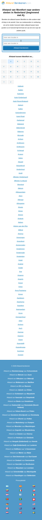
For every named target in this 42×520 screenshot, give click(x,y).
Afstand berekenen (23, 366)
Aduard (20, 162)
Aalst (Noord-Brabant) (20, 101)
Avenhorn (20, 351)
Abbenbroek (20, 128)
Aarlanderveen (20, 113)
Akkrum (20, 188)
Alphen (20, 222)
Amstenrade (20, 253)
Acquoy (20, 154)
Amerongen (21, 237)
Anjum (20, 283)
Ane (20, 271)
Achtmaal (20, 150)
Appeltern (20, 305)
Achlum (20, 139)
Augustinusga (20, 347)
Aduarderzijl (20, 165)
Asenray (20, 332)
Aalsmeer (20, 94)
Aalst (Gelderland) (20, 97)
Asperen (20, 336)
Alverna (20, 234)
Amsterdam (21, 256)
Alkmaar (20, 200)
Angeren (21, 275)
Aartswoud (20, 120)
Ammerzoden (20, 245)
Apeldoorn (20, 298)
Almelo (20, 207)
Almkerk (20, 218)
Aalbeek (20, 86)
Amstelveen (20, 249)
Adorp (20, 158)
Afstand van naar (20, 371)
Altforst (20, 230)
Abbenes (20, 131)
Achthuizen (20, 147)
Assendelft (20, 343)
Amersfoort (20, 241)
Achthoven (20, 143)
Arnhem (20, 324)
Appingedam (20, 309)
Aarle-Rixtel (20, 116)
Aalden (20, 90)
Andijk (20, 268)
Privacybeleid (20, 480)
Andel (20, 260)
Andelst (20, 264)
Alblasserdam (20, 192)
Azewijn (20, 355)
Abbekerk (20, 124)
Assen (20, 340)
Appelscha (20, 302)
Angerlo (20, 279)
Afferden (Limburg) (20, 181)
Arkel (20, 321)
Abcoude (20, 135)
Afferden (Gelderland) (20, 177)
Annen (20, 294)
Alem (20, 196)
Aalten (20, 109)
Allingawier (20, 203)
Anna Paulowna (20, 290)
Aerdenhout (21, 169)
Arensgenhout (20, 317)
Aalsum (20, 105)
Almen (20, 211)
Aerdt (20, 173)
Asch (20, 328)
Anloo (20, 287)
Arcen (20, 313)
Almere (20, 215)
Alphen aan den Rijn (20, 226)
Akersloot (20, 184)
